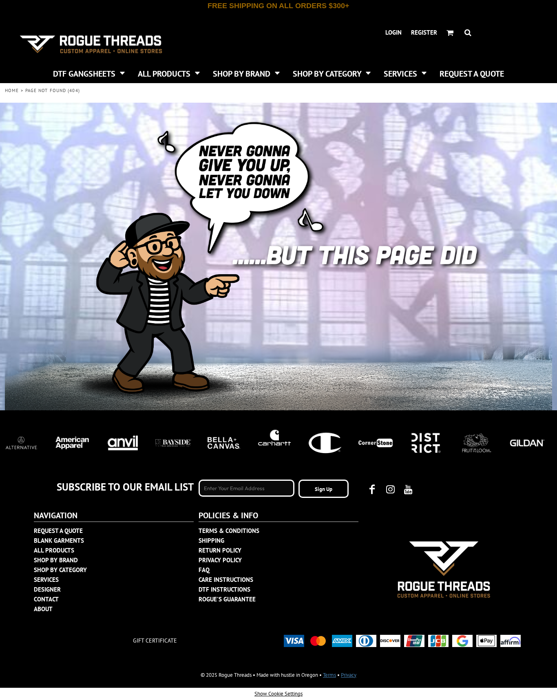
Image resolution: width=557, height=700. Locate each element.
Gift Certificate (155, 640)
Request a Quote (58, 531)
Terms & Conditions (229, 531)
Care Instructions (226, 579)
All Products (54, 550)
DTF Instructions (224, 589)
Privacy (348, 674)
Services (46, 579)
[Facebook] (372, 489)
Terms (329, 674)
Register (424, 32)
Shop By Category (60, 570)
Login (393, 32)
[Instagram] (390, 489)
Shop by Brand (56, 560)
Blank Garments (59, 540)
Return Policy (220, 550)
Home (12, 90)
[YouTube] (408, 489)
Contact (46, 599)
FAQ (204, 570)
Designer (47, 589)
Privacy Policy (220, 560)
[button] (88, 73)
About (43, 609)
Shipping (211, 540)
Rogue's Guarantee (227, 599)
